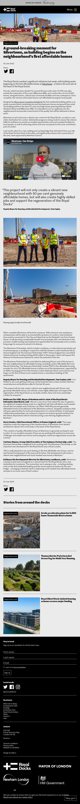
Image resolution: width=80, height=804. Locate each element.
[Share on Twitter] (6, 71)
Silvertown (47, 84)
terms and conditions (20, 667)
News (5, 714)
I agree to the (15, 667)
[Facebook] (12, 687)
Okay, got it (71, 798)
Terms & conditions (10, 743)
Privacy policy (8, 745)
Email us (6, 738)
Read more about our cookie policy (17, 797)
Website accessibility (11, 747)
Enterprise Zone (9, 710)
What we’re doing (10, 703)
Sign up (7, 672)
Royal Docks (9, 9)
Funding (6, 708)
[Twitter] (5, 687)
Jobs (5, 718)
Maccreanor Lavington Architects (28, 102)
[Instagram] (18, 687)
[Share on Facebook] (11, 71)
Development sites (10, 706)
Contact (6, 716)
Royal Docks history (10, 712)
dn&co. (13, 753)
